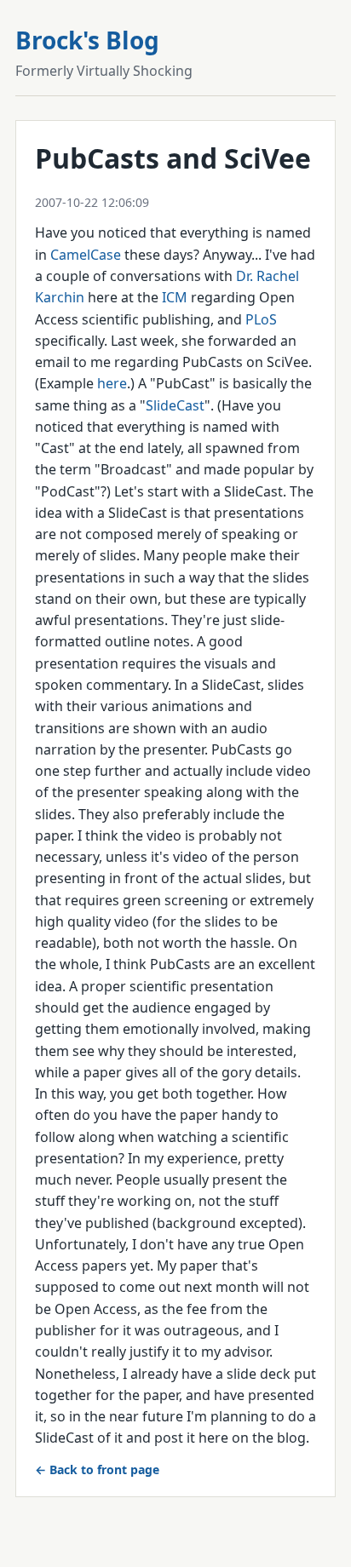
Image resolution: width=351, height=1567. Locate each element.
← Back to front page (97, 1469)
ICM (174, 297)
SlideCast (175, 405)
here (112, 383)
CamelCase (85, 254)
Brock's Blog (87, 40)
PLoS (261, 319)
